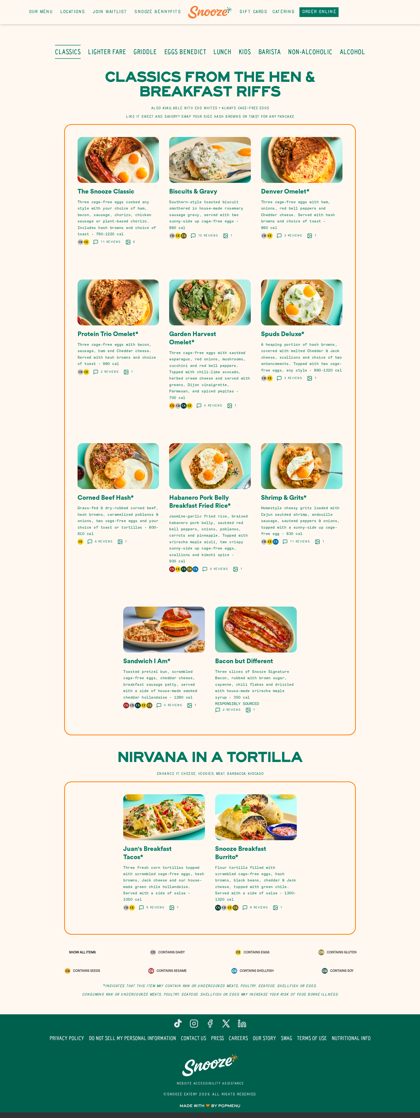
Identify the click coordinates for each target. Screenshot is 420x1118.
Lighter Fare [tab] (107, 51)
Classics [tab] (68, 51)
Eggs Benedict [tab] (185, 51)
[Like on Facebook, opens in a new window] (210, 1025)
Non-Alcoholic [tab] (310, 51)
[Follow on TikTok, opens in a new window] (178, 1025)
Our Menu (40, 12)
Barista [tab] (269, 51)
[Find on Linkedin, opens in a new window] (242, 1025)
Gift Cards (253, 12)
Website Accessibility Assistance (210, 1083)
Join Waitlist (109, 12)
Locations (72, 12)
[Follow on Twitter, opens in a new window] (226, 1025)
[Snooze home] (210, 12)
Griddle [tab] (145, 51)
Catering (283, 12)
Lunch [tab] (222, 51)
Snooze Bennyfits (157, 12)
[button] (118, 197)
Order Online (319, 12)
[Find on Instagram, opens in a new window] (194, 1025)
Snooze (210, 1065)
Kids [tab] (245, 51)
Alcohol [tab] (352, 51)
